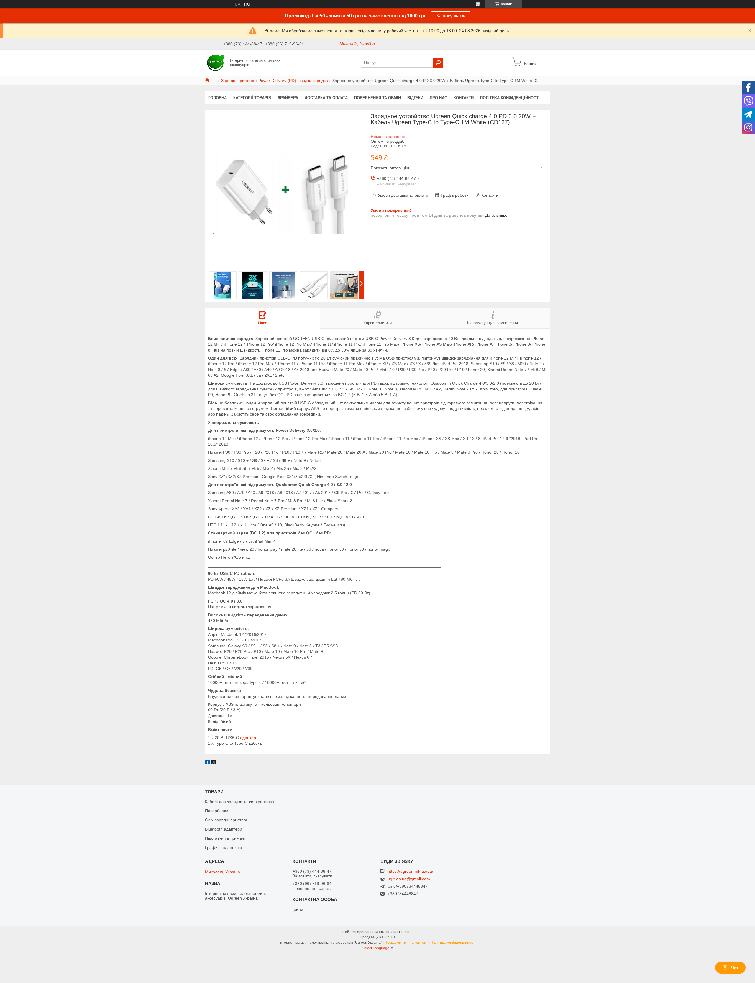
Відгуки (415, 98)
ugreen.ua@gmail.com (409, 879)
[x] (213, 763)
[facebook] (207, 763)
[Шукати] (438, 63)
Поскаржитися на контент (406, 943)
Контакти (464, 98)
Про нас (438, 98)
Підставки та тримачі (225, 838)
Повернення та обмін (377, 98)
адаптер (248, 737)
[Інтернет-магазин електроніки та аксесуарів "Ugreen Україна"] (215, 62)
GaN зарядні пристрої (226, 820)
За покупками (451, 15)
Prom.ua (406, 932)
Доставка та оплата (326, 98)
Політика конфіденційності (510, 98)
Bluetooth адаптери (223, 829)
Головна (217, 98)
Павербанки (216, 810)
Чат (734, 967)
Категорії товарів (252, 98)
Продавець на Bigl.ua (377, 937)
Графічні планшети (223, 847)
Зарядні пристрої (237, 80)
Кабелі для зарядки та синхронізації (239, 801)
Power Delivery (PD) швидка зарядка (293, 80)
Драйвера (288, 98)
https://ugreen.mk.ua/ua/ (410, 871)
